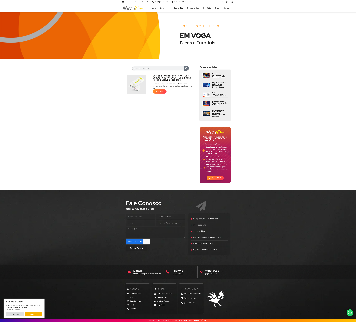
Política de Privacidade (14, 310)
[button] (215, 178)
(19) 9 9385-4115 (211, 274)
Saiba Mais (15, 314)
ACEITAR (33, 314)
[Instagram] (227, 2)
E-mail (137, 270)
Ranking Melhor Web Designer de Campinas (219, 103)
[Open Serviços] (168, 8)
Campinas (188, 320)
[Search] (186, 68)
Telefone (177, 270)
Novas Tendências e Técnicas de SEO (219, 94)
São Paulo (198, 320)
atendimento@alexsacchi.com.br (147, 274)
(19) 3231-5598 (177, 274)
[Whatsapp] (232, 2)
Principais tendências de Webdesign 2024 (219, 75)
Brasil (205, 320)
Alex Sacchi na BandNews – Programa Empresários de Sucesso (218, 113)
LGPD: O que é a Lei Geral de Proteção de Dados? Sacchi (219, 85)
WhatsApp (212, 270)
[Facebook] (222, 2)
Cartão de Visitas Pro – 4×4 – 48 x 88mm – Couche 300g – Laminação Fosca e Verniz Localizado (172, 78)
